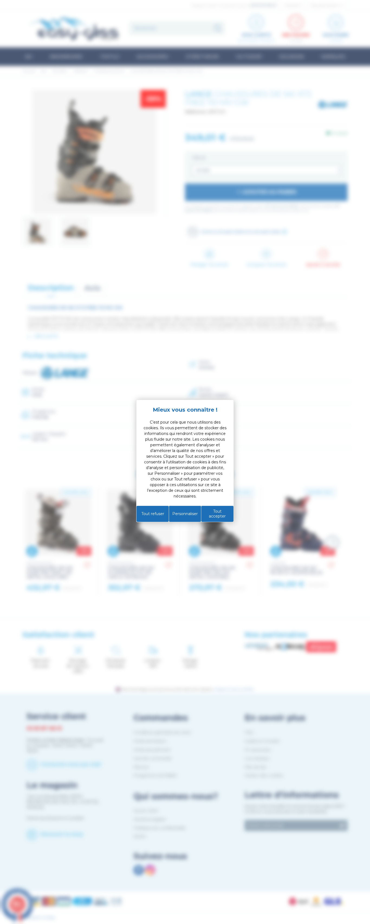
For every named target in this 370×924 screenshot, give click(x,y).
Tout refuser (152, 513)
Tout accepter (217, 514)
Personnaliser (185, 513)
